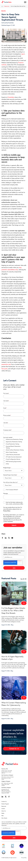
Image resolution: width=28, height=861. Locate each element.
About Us (3, 811)
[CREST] (12, 846)
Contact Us (3, 801)
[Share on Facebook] (2, 537)
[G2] (12, 852)
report (23, 54)
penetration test (6, 364)
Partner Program (5, 804)
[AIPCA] (3, 852)
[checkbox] (13, 452)
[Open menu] (25, 2)
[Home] (2, 6)
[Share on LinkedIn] (5, 537)
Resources (6, 6)
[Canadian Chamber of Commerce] (3, 846)
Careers (3, 808)
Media (2, 813)
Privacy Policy (6, 510)
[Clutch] (21, 852)
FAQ (2, 815)
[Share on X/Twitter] (9, 537)
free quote (4, 369)
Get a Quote (4, 818)
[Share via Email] (12, 537)
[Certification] (21, 846)
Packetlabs (11, 97)
